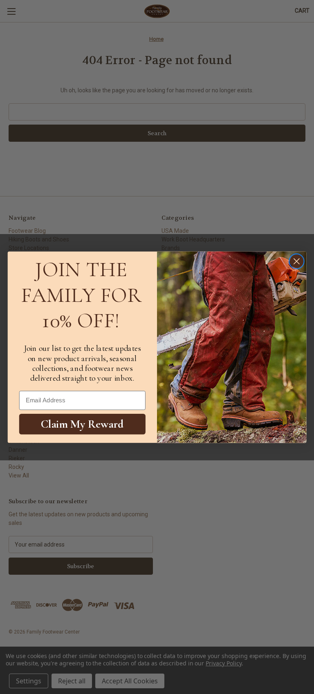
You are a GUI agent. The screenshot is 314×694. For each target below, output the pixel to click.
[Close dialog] (296, 261)
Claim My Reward (82, 423)
